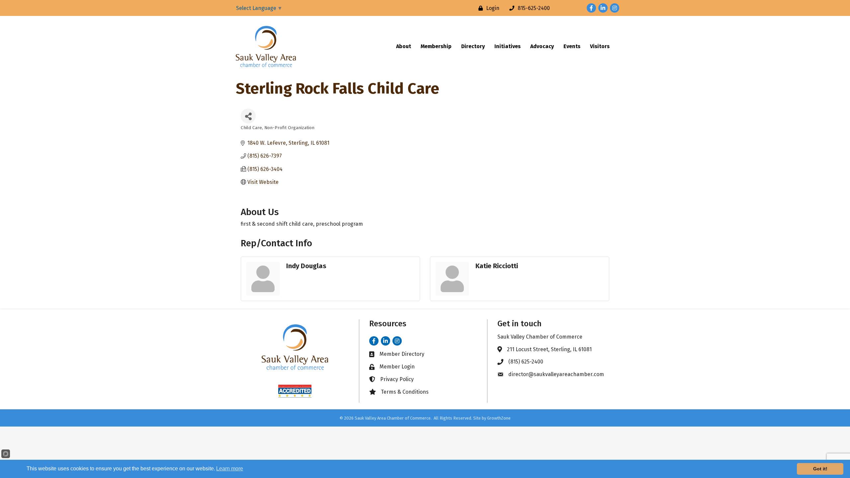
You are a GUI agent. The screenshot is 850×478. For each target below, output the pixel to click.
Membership (436, 46)
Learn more (229, 468)
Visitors (600, 46)
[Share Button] (248, 116)
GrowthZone (499, 418)
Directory (473, 46)
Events (571, 46)
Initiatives (507, 46)
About (403, 46)
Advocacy (542, 46)
